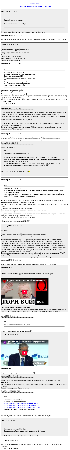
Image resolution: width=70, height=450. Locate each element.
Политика (34, 3)
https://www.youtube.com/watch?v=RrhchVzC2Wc (22, 407)
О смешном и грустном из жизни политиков (34, 6)
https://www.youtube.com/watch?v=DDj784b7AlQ (21, 405)
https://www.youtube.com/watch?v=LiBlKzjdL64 (21, 403)
